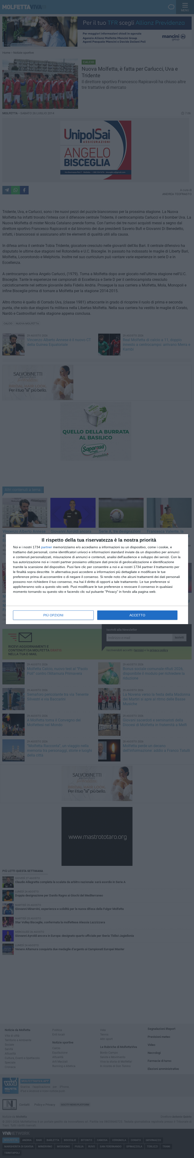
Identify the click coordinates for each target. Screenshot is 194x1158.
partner (46, 547)
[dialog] (97, 579)
